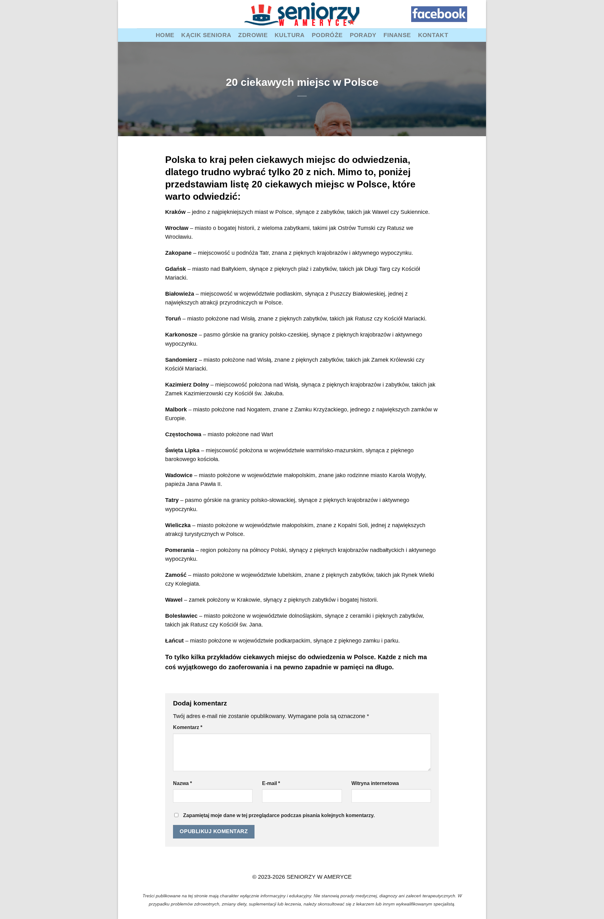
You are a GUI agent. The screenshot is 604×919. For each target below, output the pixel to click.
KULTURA (290, 34)
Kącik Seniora (206, 34)
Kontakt (433, 34)
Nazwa (182, 783)
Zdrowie (253, 34)
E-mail (271, 783)
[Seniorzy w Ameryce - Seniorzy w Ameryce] (302, 14)
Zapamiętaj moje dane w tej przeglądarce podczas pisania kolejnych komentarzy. (279, 815)
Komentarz (187, 727)
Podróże (327, 34)
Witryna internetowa (375, 783)
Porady (363, 34)
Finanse (397, 34)
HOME (165, 34)
